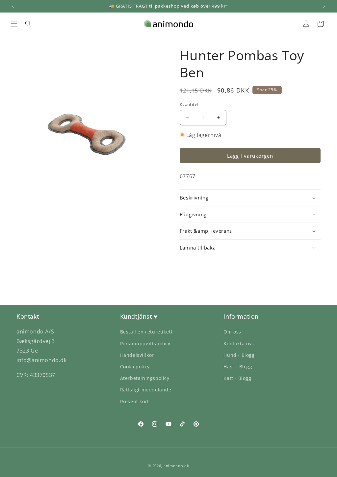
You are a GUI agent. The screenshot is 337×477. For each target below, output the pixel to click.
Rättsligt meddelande (145, 389)
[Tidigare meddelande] (13, 6)
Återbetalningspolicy (144, 378)
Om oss (232, 332)
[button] (14, 23)
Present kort (134, 401)
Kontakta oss (238, 343)
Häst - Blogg (237, 366)
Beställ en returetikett (146, 332)
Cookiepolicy (135, 366)
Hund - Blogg (238, 355)
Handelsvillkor (137, 355)
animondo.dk (176, 465)
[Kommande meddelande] (324, 6)
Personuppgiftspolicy (145, 343)
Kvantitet (189, 104)
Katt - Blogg (237, 378)
